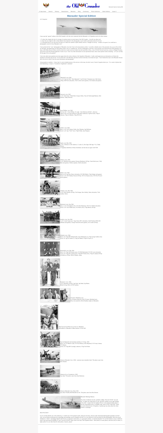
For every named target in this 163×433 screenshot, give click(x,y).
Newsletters (65, 11)
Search (51, 11)
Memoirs (73, 11)
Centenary (86, 11)
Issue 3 (114, 11)
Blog (79, 11)
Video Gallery (106, 11)
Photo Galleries (95, 11)
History (57, 11)
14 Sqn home (42, 11)
